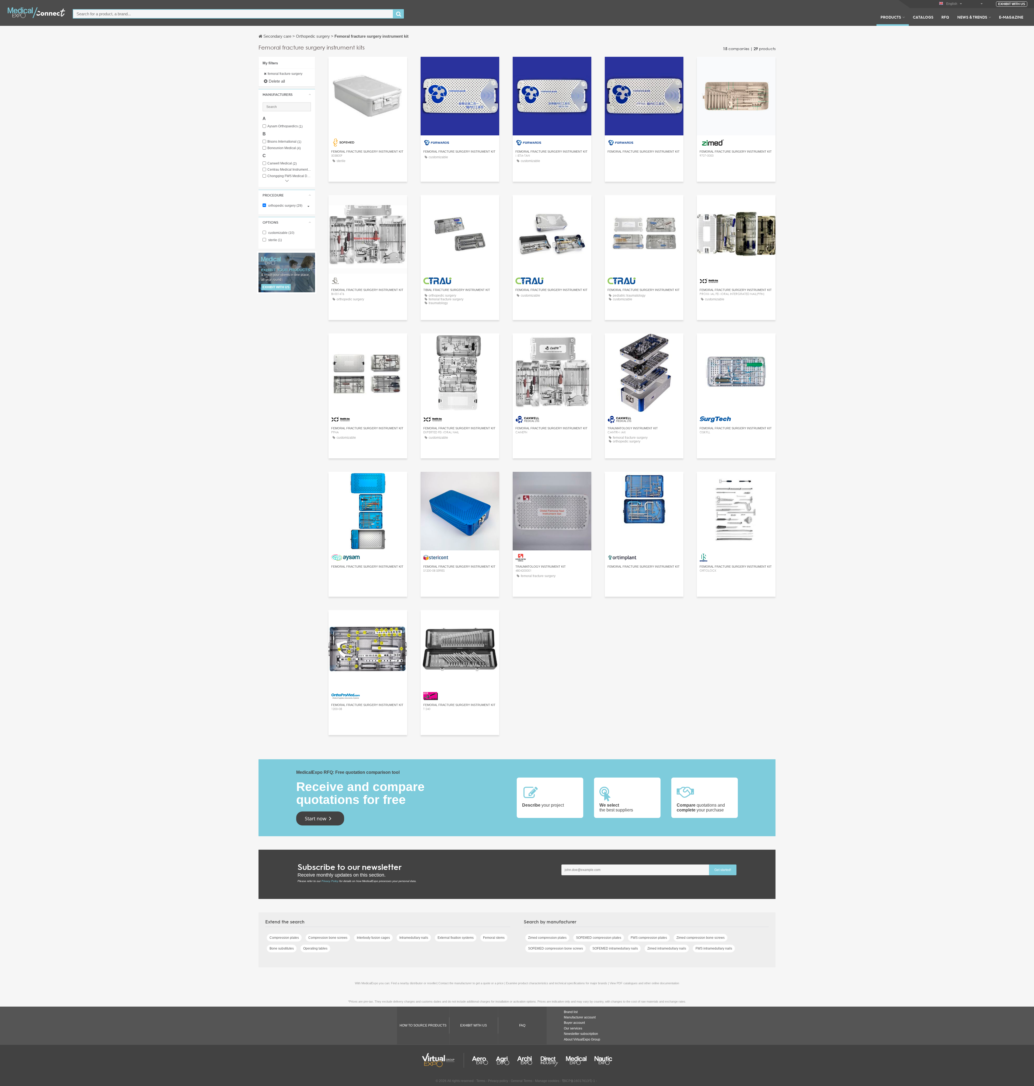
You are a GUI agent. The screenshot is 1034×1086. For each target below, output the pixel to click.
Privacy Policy (330, 881)
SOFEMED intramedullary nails (615, 948)
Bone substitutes (282, 948)
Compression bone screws (327, 938)
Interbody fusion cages (373, 938)
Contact (460, 480)
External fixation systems (456, 938)
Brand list (571, 1012)
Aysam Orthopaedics (285, 126)
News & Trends (972, 17)
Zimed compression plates (547, 938)
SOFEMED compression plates (598, 938)
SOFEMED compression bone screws (555, 948)
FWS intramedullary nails (714, 948)
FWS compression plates (649, 938)
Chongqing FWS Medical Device (289, 176)
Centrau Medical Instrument (289, 170)
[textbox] (233, 14)
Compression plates (284, 938)
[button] (287, 94)
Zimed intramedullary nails (666, 948)
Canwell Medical (282, 163)
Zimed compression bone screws (700, 938)
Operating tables (315, 948)
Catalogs (923, 17)
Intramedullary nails (413, 938)
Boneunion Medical (284, 148)
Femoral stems (494, 938)
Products (891, 17)
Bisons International (284, 142)
